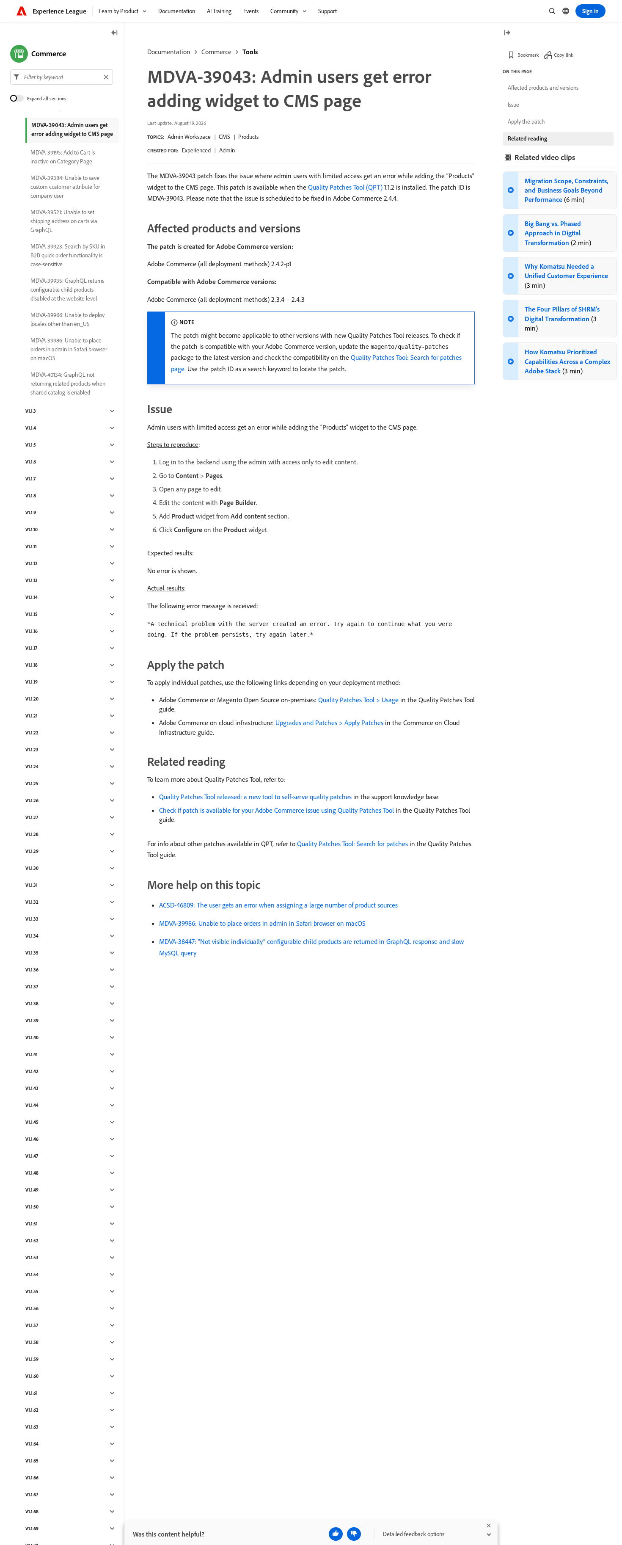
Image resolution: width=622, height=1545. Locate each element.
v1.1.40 (32, 1037)
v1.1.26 (32, 800)
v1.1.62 (32, 1410)
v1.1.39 (32, 1021)
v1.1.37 (31, 987)
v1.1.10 (31, 529)
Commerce (216, 51)
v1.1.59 (32, 1359)
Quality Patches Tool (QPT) (345, 187)
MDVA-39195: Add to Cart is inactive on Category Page (62, 157)
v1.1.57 (31, 1325)
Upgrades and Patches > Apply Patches (329, 722)
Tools (250, 51)
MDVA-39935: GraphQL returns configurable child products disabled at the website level (67, 289)
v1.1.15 (31, 614)
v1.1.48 (32, 1173)
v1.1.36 (32, 970)
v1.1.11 (31, 546)
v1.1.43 (32, 1088)
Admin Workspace (189, 137)
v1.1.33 (32, 919)
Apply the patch (526, 121)
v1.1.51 (31, 1224)
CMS (224, 137)
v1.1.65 (32, 1461)
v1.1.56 (32, 1308)
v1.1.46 (32, 1139)
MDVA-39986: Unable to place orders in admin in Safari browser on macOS (262, 923)
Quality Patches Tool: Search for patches (352, 843)
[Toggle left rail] (114, 33)
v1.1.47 (31, 1156)
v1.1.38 (32, 1004)
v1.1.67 (31, 1495)
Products (248, 137)
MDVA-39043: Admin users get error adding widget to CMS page (72, 129)
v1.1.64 (32, 1444)
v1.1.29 (32, 851)
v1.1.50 (32, 1207)
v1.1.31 (31, 885)
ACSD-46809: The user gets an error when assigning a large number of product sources (278, 905)
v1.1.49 (32, 1190)
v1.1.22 (32, 733)
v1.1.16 (31, 631)
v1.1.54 (32, 1274)
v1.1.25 (32, 783)
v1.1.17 (31, 648)
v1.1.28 (32, 834)
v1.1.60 (32, 1376)
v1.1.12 (31, 563)
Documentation (168, 51)
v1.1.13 (31, 580)
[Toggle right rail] (507, 33)
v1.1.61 (31, 1393)
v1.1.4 (30, 428)
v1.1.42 (32, 1071)
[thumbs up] (336, 1534)
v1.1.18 (31, 665)
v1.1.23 (32, 750)
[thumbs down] (354, 1534)
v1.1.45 (32, 1122)
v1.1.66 (32, 1478)
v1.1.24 (32, 767)
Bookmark (528, 55)
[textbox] (61, 77)
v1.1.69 (32, 1528)
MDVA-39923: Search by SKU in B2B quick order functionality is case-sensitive (67, 255)
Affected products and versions (543, 87)
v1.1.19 (31, 682)
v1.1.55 (32, 1291)
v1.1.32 (32, 902)
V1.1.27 (31, 817)
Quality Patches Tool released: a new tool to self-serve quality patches (255, 796)
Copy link (563, 55)
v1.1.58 (32, 1342)
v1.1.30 (32, 868)
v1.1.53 (32, 1258)
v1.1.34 (32, 936)
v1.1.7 (30, 479)
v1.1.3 (30, 411)
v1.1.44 (32, 1105)
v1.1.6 (30, 462)
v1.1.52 (32, 1241)
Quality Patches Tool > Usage (358, 699)
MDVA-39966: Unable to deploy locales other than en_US (67, 319)
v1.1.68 (32, 1512)
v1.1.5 (30, 445)
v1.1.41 (31, 1054)
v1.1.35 (32, 953)
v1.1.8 (30, 496)
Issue (513, 104)
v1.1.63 (32, 1427)
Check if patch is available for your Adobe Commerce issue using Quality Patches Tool (276, 810)
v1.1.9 (30, 513)
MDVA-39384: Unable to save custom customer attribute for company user (65, 186)
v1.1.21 (31, 716)
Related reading (527, 138)
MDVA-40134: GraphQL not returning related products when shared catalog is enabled (67, 383)
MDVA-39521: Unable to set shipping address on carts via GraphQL (63, 221)
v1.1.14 (31, 597)
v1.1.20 (32, 699)
